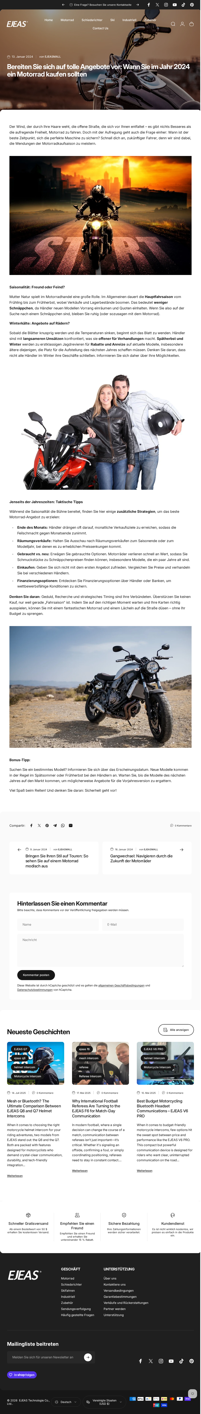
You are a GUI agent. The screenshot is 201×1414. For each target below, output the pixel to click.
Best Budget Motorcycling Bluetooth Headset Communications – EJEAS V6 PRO (162, 1108)
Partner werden (115, 1309)
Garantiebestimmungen (120, 1297)
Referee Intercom (90, 1076)
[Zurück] (63, 4)
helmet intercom (24, 1067)
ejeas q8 (20, 1058)
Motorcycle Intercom (27, 1076)
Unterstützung (114, 1315)
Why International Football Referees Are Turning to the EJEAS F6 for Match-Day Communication (96, 1108)
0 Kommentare (183, 825)
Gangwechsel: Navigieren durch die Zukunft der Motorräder (141, 858)
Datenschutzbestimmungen (35, 989)
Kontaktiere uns (115, 1284)
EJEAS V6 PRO (153, 1049)
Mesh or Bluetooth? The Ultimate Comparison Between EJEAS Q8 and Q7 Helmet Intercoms (34, 1108)
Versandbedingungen (119, 1290)
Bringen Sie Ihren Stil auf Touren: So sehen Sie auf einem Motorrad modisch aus (57, 861)
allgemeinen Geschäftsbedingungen (121, 985)
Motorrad (67, 1278)
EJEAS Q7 (20, 1049)
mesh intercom (88, 1058)
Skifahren (68, 1290)
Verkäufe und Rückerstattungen (126, 1303)
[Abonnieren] (88, 1357)
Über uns (110, 1278)
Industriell (68, 1297)
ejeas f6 (84, 1049)
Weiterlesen (15, 1175)
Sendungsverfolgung (76, 1309)
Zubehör (67, 1303)
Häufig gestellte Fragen (77, 1315)
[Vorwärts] (137, 4)
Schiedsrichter (71, 1284)
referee (83, 1067)
